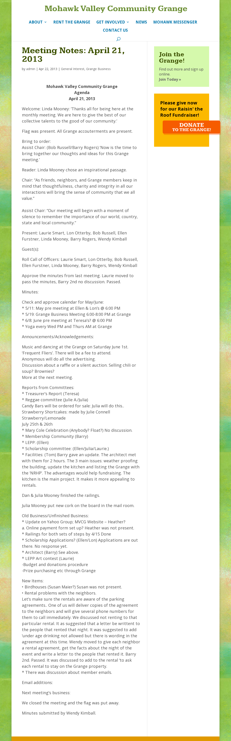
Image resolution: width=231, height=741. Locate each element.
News (141, 22)
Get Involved (110, 22)
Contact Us (115, 30)
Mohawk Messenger (175, 22)
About (36, 22)
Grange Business (98, 69)
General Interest (72, 69)
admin (30, 69)
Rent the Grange (71, 22)
